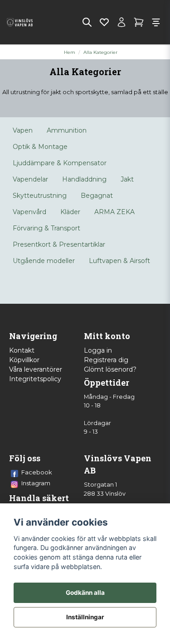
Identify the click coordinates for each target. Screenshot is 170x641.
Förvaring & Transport (46, 228)
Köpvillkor (24, 360)
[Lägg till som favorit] (104, 22)
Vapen (23, 130)
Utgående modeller (44, 261)
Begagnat (97, 195)
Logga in (98, 350)
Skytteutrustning (40, 195)
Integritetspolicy (35, 379)
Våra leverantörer (35, 369)
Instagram (35, 483)
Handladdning (84, 179)
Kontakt (21, 350)
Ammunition (67, 130)
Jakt (127, 179)
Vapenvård (29, 212)
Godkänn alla (85, 592)
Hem (69, 52)
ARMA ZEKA (114, 212)
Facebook (36, 472)
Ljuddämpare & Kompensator (60, 163)
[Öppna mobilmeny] (156, 22)
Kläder (70, 212)
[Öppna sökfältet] (87, 22)
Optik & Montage (40, 147)
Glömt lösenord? (110, 369)
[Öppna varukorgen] (138, 22)
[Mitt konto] (121, 22)
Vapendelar (30, 179)
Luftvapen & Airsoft (119, 261)
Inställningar (85, 617)
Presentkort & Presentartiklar (59, 244)
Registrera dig (106, 360)
